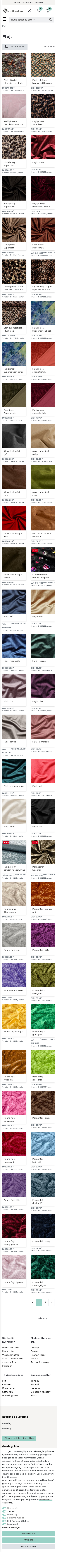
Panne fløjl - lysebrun (10, 1078)
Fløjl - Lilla (37, 701)
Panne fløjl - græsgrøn (38, 1033)
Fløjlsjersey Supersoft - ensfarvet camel (12, 246)
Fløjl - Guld (37, 617)
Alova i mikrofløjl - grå (13, 452)
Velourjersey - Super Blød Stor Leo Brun (14, 288)
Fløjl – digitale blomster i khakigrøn (42, 81)
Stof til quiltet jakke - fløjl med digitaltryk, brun (14, 329)
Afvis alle (28, 1540)
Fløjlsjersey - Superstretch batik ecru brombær (41, 329)
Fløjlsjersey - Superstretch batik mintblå (13, 370)
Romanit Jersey (40, 1362)
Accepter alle (29, 1534)
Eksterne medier (15, 1518)
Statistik (11, 1511)
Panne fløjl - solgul (13, 1032)
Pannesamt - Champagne (10, 910)
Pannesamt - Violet (14, 990)
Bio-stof (35, 1395)
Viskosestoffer (10, 1355)
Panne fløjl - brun (41, 1118)
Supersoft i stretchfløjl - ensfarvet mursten (41, 246)
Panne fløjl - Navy (41, 1241)
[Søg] (50, 20)
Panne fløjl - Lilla (40, 950)
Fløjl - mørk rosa (40, 742)
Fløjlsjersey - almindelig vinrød (41, 205)
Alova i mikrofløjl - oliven (13, 576)
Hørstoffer (8, 1351)
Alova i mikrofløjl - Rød (13, 535)
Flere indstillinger (11, 1527)
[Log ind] (29, 10)
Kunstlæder (9, 1388)
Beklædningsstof (40, 1392)
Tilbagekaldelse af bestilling (19, 1438)
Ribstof (35, 1358)
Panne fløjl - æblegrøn (38, 1078)
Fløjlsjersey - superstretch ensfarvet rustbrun (41, 370)
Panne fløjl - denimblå (38, 1201)
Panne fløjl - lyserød (14, 1282)
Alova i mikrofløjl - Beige (41, 452)
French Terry (38, 1355)
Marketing (12, 1515)
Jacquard (36, 1388)
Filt (4, 1381)
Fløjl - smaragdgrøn (14, 786)
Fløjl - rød (37, 786)
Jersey (35, 1347)
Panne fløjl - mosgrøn (38, 992)
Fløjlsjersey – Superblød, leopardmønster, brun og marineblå (41, 123)
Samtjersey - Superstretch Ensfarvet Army (12, 411)
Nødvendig (12, 1508)
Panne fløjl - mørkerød (10, 1160)
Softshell (7, 1392)
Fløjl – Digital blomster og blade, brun (13, 81)
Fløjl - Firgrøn (39, 661)
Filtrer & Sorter (17, 47)
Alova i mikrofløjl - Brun (13, 493)
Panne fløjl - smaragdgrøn (39, 1284)
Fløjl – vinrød (38, 162)
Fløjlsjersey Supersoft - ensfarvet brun (11, 205)
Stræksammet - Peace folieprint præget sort (40, 576)
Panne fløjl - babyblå (38, 1160)
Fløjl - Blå (8, 617)
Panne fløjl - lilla (12, 1200)
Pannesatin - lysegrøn (38, 868)
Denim (34, 1351)
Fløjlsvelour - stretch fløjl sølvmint (14, 868)
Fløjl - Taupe (10, 742)
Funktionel (12, 1524)
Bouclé (35, 1384)
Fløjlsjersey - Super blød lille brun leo (42, 288)
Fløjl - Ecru (9, 827)
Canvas (6, 1384)
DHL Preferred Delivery (19, 1521)
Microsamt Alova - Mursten (41, 535)
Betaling (6, 1429)
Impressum (17, 1496)
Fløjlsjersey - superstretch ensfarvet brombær (42, 411)
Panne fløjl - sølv (12, 950)
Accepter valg (28, 1546)
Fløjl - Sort (37, 827)
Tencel (35, 1381)
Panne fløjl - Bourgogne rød (11, 1243)
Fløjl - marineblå (12, 661)
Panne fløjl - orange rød (42, 910)
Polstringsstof (10, 1395)
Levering (6, 1423)
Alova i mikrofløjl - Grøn (41, 493)
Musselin (7, 1366)
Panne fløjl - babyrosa (10, 1119)
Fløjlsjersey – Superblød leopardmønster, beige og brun (12, 164)
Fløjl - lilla (9, 701)
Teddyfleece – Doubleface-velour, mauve (14, 123)
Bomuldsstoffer (11, 1347)
